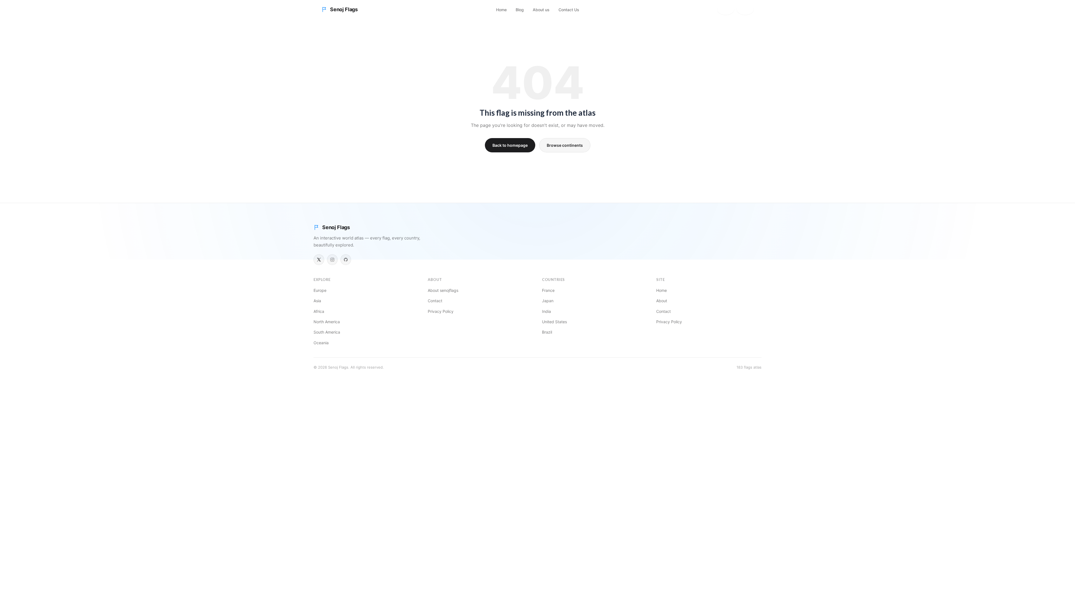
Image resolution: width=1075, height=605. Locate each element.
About (661, 300)
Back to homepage (510, 145)
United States (554, 321)
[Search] (725, 9)
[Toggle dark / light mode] (745, 9)
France (548, 290)
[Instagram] (332, 259)
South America (327, 332)
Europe (320, 290)
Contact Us (568, 9)
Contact (435, 300)
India (546, 311)
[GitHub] (345, 259)
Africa (319, 311)
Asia (317, 300)
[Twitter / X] (319, 259)
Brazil (547, 332)
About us (541, 9)
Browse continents (565, 145)
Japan (547, 300)
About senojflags (443, 290)
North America (327, 321)
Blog (520, 9)
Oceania (321, 342)
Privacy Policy (441, 311)
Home (501, 9)
